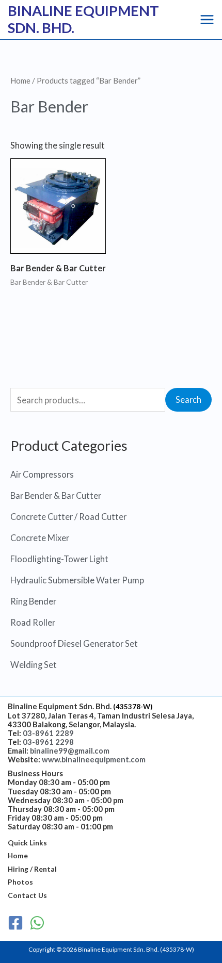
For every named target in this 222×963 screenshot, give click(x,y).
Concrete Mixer (39, 538)
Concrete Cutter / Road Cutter (68, 516)
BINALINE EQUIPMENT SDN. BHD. (83, 19)
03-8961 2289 (48, 733)
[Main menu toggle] (207, 19)
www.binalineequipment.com (94, 759)
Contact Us (27, 895)
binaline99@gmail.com (69, 750)
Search (188, 399)
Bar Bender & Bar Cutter (55, 495)
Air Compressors (42, 474)
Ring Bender (33, 601)
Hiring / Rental (32, 868)
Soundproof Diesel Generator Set (74, 643)
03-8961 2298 (48, 742)
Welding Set (33, 665)
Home (20, 80)
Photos (20, 881)
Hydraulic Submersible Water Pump (77, 580)
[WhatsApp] (37, 923)
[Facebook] (15, 923)
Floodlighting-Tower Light (59, 559)
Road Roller (32, 622)
